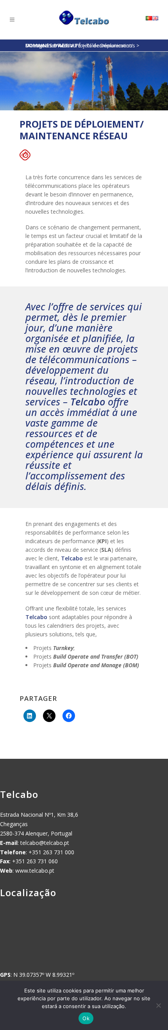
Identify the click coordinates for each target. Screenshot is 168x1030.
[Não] (158, 1005)
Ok (85, 1018)
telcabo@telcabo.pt (44, 842)
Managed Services (47, 45)
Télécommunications (110, 45)
